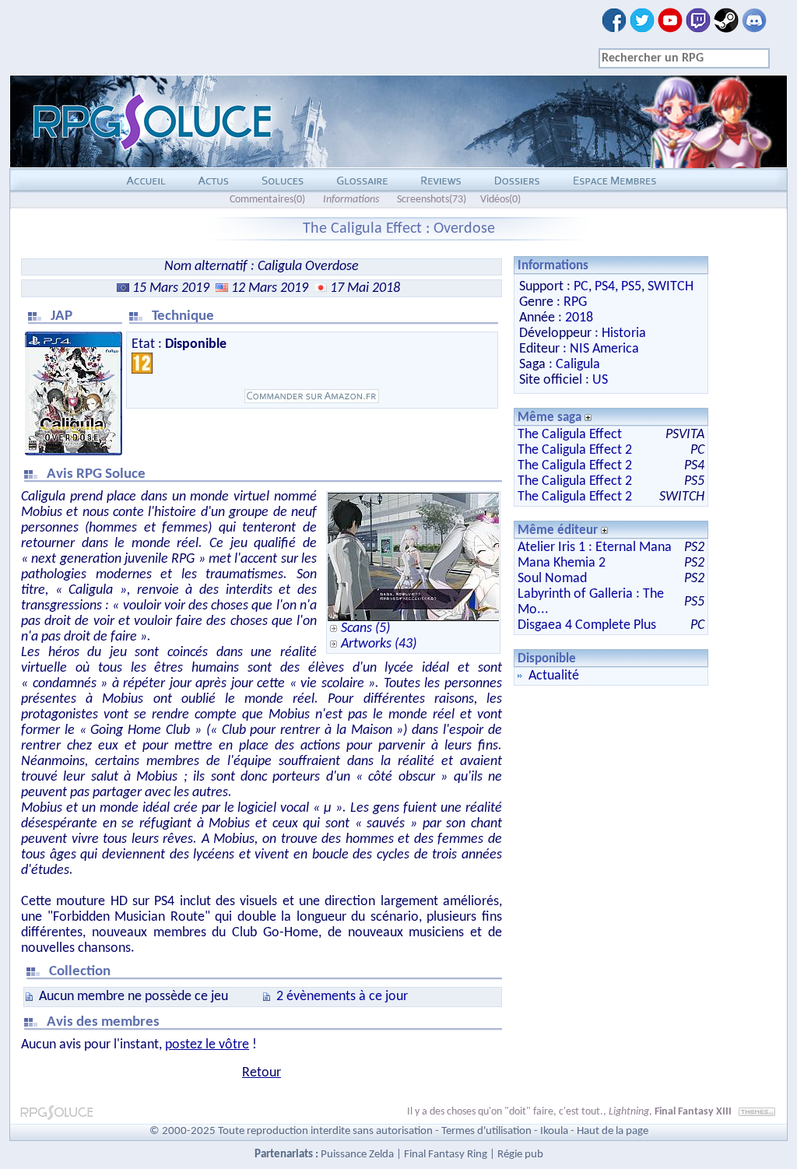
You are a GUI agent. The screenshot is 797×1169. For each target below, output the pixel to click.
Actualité (553, 676)
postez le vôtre (207, 1044)
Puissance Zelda (357, 1154)
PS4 (605, 286)
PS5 (631, 286)
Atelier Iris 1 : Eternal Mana (595, 547)
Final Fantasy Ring (445, 1154)
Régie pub (520, 1154)
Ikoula (554, 1131)
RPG (575, 302)
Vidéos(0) (500, 199)
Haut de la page (612, 1131)
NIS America (604, 349)
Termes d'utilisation (486, 1131)
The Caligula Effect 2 (575, 450)
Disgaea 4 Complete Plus (587, 625)
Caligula (578, 364)
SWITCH (670, 286)
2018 (579, 318)
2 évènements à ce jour (342, 996)
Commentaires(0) (267, 199)
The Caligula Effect (570, 434)
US (600, 380)
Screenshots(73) (431, 199)
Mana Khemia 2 (562, 563)
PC (581, 286)
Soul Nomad (552, 578)
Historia (624, 333)
